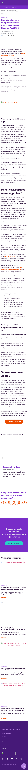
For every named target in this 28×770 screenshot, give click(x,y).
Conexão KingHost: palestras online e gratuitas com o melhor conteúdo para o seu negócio (13, 629)
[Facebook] (21, 759)
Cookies (4, 748)
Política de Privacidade (7, 745)
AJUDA (4, 737)
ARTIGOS (5, 726)
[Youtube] (12, 759)
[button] (3, 503)
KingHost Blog (4, 10)
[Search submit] (2, 7)
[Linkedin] (7, 759)
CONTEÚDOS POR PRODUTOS (11, 729)
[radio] (2, 437)
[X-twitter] (16, 759)
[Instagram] (2, 759)
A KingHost (4, 17)
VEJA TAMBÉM (6, 733)
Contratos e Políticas (7, 741)
